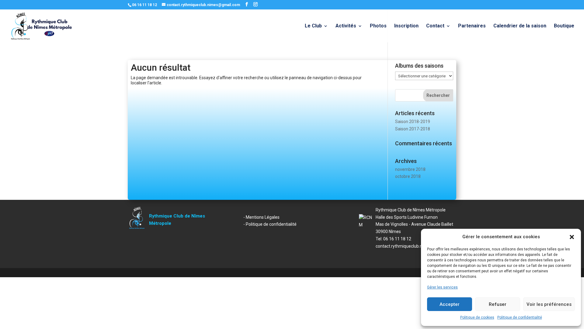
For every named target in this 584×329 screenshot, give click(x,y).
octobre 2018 (408, 176)
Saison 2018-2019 (412, 121)
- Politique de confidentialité (270, 224)
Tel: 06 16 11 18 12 (393, 238)
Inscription (406, 26)
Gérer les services (442, 287)
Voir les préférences (549, 304)
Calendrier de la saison (519, 26)
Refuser (497, 304)
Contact (435, 26)
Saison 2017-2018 (412, 128)
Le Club (313, 26)
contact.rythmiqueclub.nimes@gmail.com (416, 246)
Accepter (450, 304)
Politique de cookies (477, 317)
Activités (345, 26)
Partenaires (472, 26)
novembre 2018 (410, 169)
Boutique (564, 26)
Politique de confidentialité (519, 317)
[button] (572, 237)
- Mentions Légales (261, 217)
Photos (378, 26)
